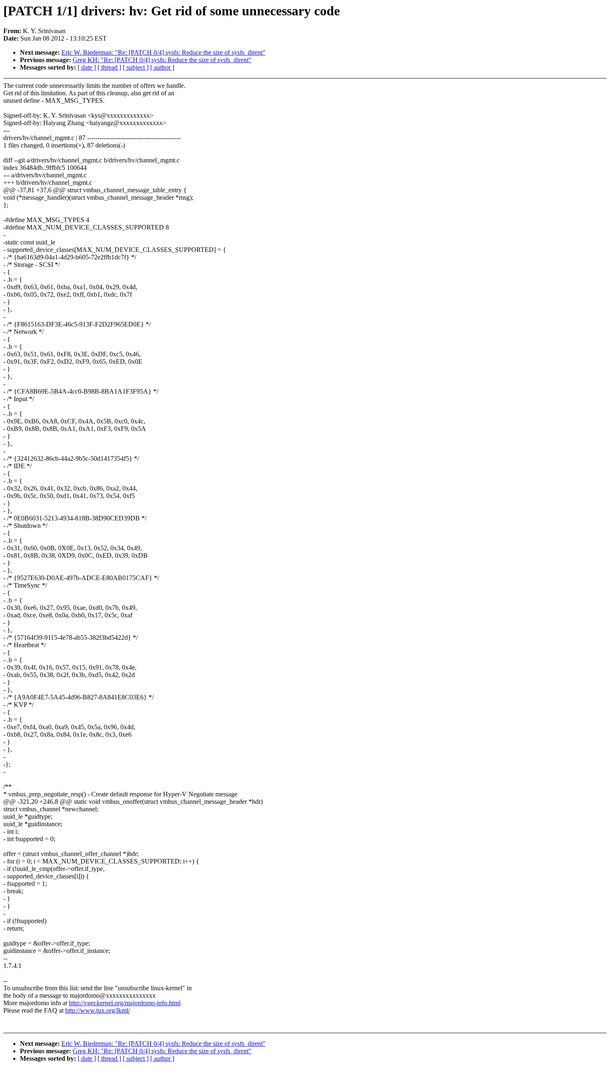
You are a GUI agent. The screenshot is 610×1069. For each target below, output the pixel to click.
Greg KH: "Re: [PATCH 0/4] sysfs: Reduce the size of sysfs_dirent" (162, 59)
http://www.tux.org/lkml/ (97, 1010)
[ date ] (87, 67)
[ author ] (162, 67)
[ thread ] (109, 67)
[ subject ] (136, 67)
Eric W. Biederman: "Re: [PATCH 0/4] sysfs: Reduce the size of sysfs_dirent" (163, 52)
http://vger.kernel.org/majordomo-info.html (125, 1002)
